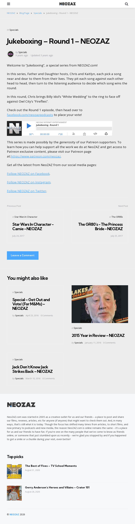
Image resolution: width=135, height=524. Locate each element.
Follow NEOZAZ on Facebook (28, 173)
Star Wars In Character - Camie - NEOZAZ (33, 226)
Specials (14, 29)
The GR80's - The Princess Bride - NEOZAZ (100, 226)
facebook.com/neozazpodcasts (30, 115)
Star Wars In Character (25, 217)
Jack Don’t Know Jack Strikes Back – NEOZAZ (32, 369)
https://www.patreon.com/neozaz (36, 156)
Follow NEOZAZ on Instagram (29, 182)
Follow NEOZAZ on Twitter (26, 191)
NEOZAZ (14, 514)
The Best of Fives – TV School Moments (51, 465)
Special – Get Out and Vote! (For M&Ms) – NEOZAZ (31, 304)
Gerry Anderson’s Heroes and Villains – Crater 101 (57, 487)
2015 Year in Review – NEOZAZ (98, 335)
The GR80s (117, 217)
